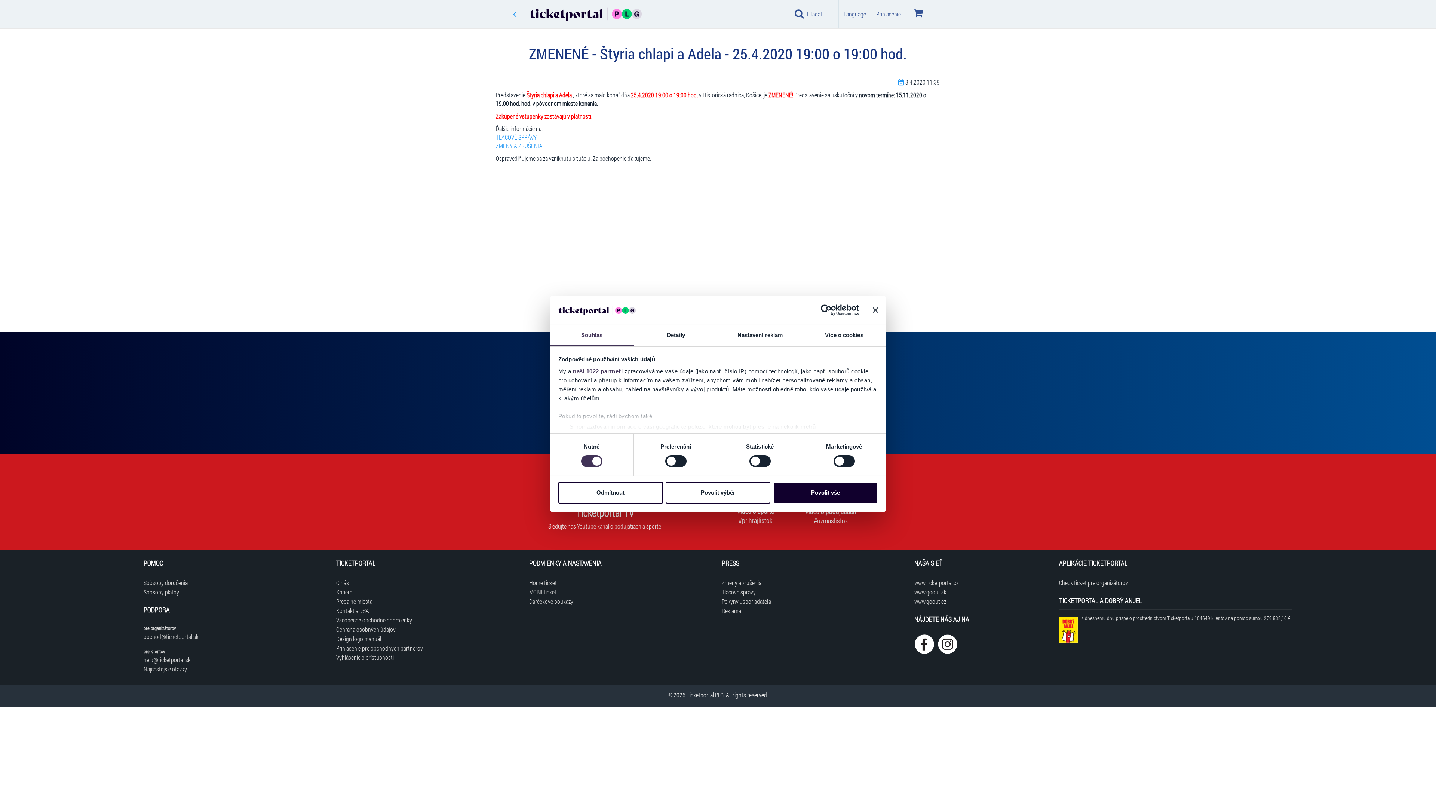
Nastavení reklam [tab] (760, 335)
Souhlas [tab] (592, 335)
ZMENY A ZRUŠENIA (519, 146)
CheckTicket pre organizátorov (1093, 583)
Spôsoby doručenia (166, 583)
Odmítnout (610, 492)
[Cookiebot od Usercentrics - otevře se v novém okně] (826, 310)
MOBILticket (542, 592)
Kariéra (344, 592)
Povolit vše (825, 492)
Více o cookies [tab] (844, 335)
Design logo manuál (358, 639)
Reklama (731, 611)
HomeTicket (543, 583)
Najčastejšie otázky (165, 669)
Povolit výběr (718, 492)
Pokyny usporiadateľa (746, 601)
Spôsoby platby (161, 592)
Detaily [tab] (676, 335)
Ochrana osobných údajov (366, 629)
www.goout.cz (930, 601)
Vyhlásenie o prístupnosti (365, 657)
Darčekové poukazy (551, 601)
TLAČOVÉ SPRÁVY (516, 137)
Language (855, 14)
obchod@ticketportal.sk (171, 636)
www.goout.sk (930, 592)
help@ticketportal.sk (167, 660)
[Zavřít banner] (875, 310)
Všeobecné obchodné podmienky (374, 620)
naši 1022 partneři (598, 371)
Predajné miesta (354, 601)
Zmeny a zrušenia (741, 583)
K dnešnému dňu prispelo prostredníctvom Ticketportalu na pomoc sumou (1185, 618)
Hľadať (814, 14)
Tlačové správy (739, 592)
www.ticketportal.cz (936, 583)
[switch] (676, 461)
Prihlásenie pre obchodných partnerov (379, 648)
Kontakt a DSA (352, 611)
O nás (342, 583)
